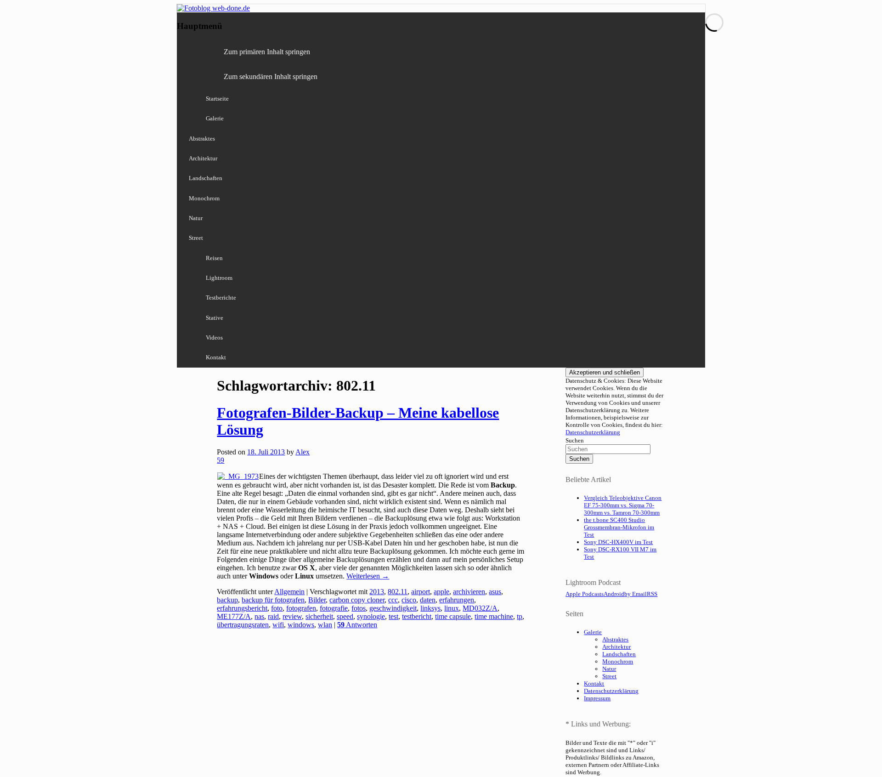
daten (427, 600)
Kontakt (216, 357)
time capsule (453, 616)
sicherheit (319, 616)
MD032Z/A (480, 608)
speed (345, 616)
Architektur (203, 158)
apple (441, 592)
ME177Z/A (234, 616)
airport (420, 592)
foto (277, 608)
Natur (196, 218)
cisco (408, 600)
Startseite (217, 98)
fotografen (301, 608)
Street (196, 237)
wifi (278, 625)
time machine (494, 616)
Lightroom (219, 277)
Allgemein (289, 592)
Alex (302, 452)
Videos (214, 337)
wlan (325, 625)
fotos (358, 608)
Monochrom (204, 198)
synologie (371, 616)
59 (220, 460)
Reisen (214, 258)
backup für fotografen (273, 600)
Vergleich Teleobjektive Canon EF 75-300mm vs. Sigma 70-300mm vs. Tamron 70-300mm (623, 505)
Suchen (574, 440)
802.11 (397, 592)
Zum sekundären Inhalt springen (270, 76)
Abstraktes (202, 138)
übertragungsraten (243, 625)
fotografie (334, 608)
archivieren (469, 592)
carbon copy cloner (356, 600)
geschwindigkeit (393, 608)
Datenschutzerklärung (592, 432)
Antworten (357, 625)
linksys (430, 608)
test (393, 616)
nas (259, 616)
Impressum (597, 698)
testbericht (416, 616)
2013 (376, 592)
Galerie (215, 118)
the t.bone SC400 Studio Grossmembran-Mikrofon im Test (619, 527)
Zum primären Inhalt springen (267, 52)
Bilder (317, 600)
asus (495, 592)
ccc (393, 600)
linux (451, 608)
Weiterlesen (367, 576)
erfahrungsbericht (242, 608)
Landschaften (205, 178)
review (292, 616)
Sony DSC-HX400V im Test (618, 542)
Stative (214, 317)
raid (273, 616)
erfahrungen (456, 600)
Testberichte (221, 297)
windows (301, 625)
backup (227, 600)
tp (519, 616)
